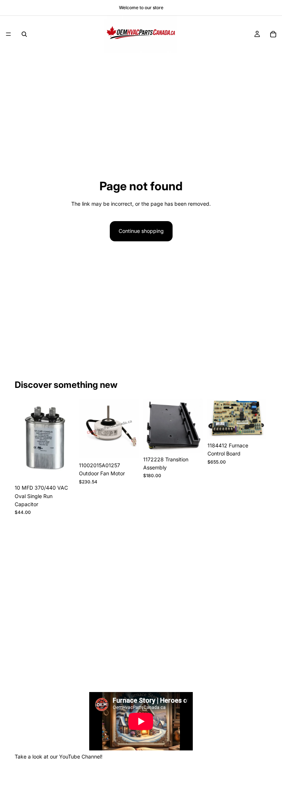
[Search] (24, 34)
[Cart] (273, 34)
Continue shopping (141, 231)
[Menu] (8, 34)
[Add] (63, 469)
